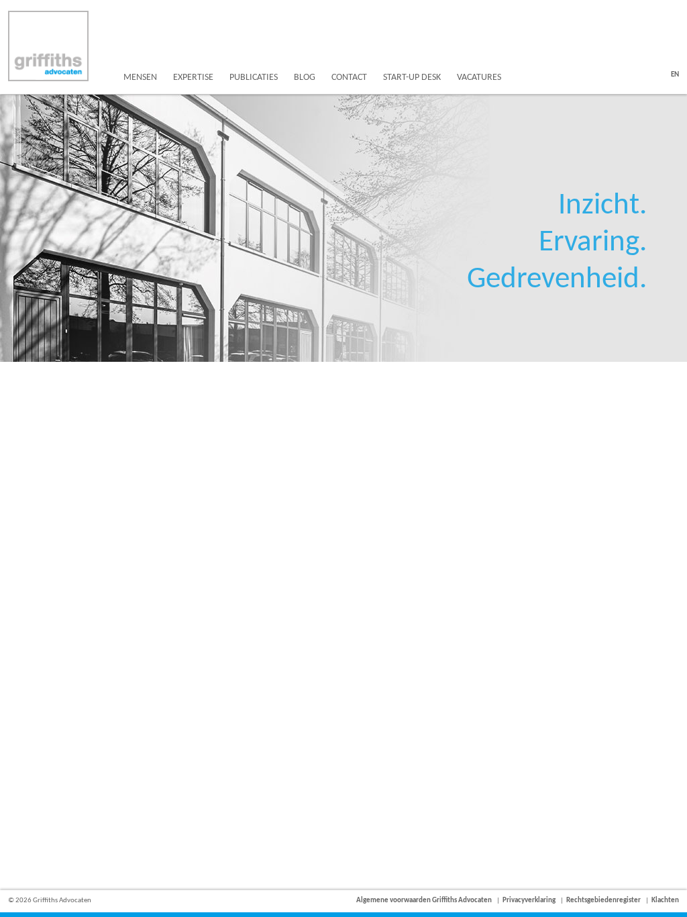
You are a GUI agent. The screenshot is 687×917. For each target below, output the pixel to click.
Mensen (140, 78)
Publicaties (253, 78)
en (675, 75)
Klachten (665, 900)
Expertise (193, 78)
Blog (304, 78)
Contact (349, 78)
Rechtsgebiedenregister (603, 900)
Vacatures (479, 78)
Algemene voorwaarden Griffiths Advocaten (424, 900)
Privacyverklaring (529, 900)
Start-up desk (412, 78)
